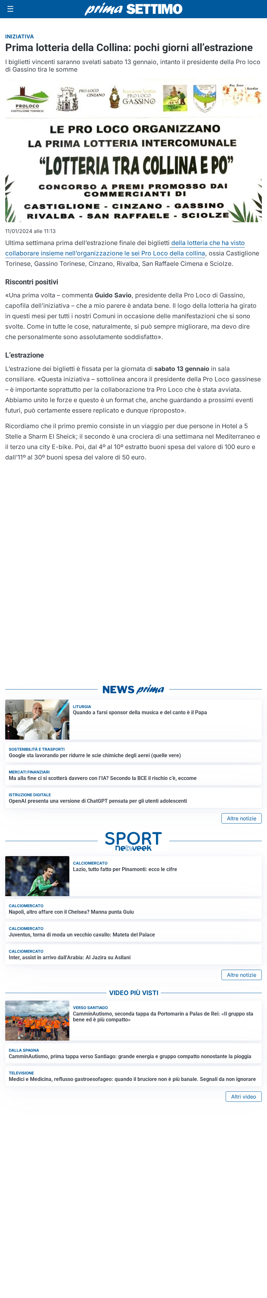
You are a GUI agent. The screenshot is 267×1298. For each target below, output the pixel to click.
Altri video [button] (243, 1096)
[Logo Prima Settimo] (133, 9)
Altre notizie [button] (241, 818)
